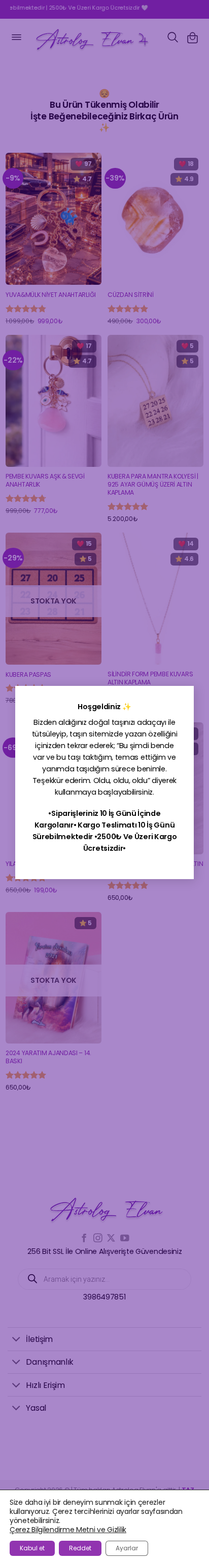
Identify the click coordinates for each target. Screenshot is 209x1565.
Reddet (80, 1548)
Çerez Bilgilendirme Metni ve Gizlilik (68, 1530)
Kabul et (32, 1548)
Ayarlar (127, 1548)
